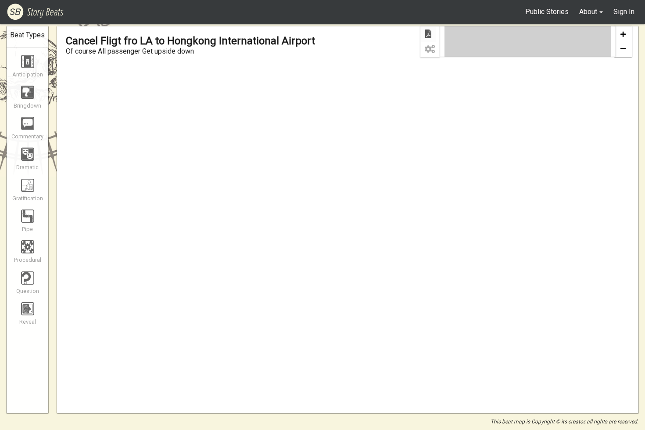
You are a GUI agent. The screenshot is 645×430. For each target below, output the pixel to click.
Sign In (623, 11)
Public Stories (547, 11)
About (588, 11)
